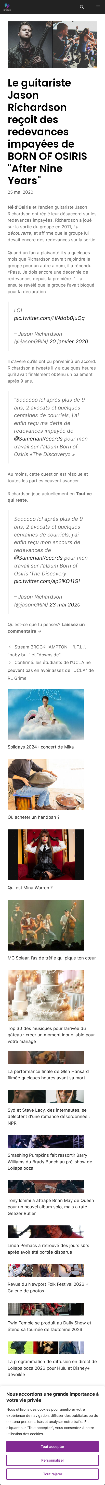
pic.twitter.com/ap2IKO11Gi (47, 581)
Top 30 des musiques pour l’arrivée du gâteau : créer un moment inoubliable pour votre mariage (51, 1035)
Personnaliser (52, 1460)
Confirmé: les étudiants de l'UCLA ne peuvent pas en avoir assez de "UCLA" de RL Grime (51, 670)
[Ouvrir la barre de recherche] (82, 7)
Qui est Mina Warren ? (30, 887)
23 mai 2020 (65, 604)
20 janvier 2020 (68, 341)
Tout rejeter (52, 1474)
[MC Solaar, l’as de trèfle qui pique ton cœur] (46, 947)
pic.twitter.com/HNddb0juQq (49, 318)
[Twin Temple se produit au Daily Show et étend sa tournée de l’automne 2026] (46, 1312)
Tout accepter (52, 1446)
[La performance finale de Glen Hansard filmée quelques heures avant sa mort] (46, 1060)
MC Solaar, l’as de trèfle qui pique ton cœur (52, 957)
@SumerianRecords (38, 438)
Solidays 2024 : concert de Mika (41, 746)
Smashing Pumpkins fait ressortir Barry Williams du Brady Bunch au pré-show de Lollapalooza (50, 1162)
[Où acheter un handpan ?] (46, 806)
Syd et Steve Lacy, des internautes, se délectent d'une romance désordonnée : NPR (49, 1117)
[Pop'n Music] (7, 7)
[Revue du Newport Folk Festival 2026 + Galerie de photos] (46, 1273)
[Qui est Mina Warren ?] (46, 876)
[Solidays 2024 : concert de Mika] (46, 736)
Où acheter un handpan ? (34, 817)
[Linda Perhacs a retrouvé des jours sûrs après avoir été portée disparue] (46, 1234)
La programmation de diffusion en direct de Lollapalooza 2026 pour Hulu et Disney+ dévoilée (52, 1368)
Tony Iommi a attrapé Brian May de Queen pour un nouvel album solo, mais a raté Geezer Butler (51, 1207)
